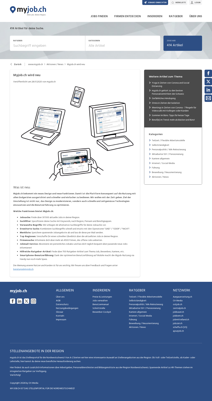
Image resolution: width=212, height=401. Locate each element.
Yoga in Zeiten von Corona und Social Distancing (170, 84)
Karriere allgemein (161, 158)
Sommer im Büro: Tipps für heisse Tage (170, 115)
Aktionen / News (55, 64)
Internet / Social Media (163, 163)
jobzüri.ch (177, 323)
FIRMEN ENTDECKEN (127, 16)
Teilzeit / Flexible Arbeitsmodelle (168, 140)
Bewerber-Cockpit (102, 312)
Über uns (60, 297)
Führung (156, 168)
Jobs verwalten (100, 300)
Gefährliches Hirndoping (164, 98)
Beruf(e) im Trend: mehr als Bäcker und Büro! (173, 120)
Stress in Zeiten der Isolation (166, 103)
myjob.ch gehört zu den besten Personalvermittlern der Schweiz (168, 92)
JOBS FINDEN (99, 16)
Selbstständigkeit (160, 145)
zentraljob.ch (179, 308)
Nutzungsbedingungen (67, 308)
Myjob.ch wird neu (76, 64)
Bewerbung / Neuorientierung (167, 172)
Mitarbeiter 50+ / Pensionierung (167, 154)
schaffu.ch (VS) (180, 327)
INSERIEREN (154, 16)
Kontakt (60, 316)
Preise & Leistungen (102, 297)
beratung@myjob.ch (23, 269)
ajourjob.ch (178, 331)
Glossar (59, 312)
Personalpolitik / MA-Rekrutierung (169, 149)
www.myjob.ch (35, 64)
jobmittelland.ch (181, 319)
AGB (58, 300)
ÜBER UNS (195, 16)
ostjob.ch (177, 304)
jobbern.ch (178, 316)
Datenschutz (62, 304)
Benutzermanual (101, 304)
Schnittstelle (99, 308)
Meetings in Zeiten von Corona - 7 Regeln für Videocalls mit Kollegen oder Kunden (174, 109)
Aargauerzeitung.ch (182, 297)
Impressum (61, 319)
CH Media (178, 300)
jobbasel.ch (178, 312)
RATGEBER (176, 16)
